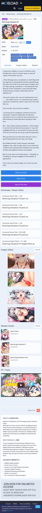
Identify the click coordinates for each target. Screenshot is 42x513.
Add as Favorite (21, 172)
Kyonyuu (24, 57)
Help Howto (21, 179)
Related (35, 65)
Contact (8, 504)
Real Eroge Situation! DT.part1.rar (15, 199)
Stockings (14, 60)
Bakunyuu (24, 55)
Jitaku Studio (15, 46)
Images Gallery (21, 65)
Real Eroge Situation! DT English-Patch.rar (18, 244)
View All (37, 249)
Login (20, 8)
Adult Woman (15, 55)
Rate (28, 42)
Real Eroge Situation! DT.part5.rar (15, 235)
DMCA (15, 504)
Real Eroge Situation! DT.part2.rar (15, 208)
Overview (7, 65)
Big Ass (30, 55)
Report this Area (21, 185)
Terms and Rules (25, 504)
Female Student (16, 57)
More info (10, 510)
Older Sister (32, 57)
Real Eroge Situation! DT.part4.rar (15, 226)
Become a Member (33, 8)
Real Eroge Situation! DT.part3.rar (15, 217)
